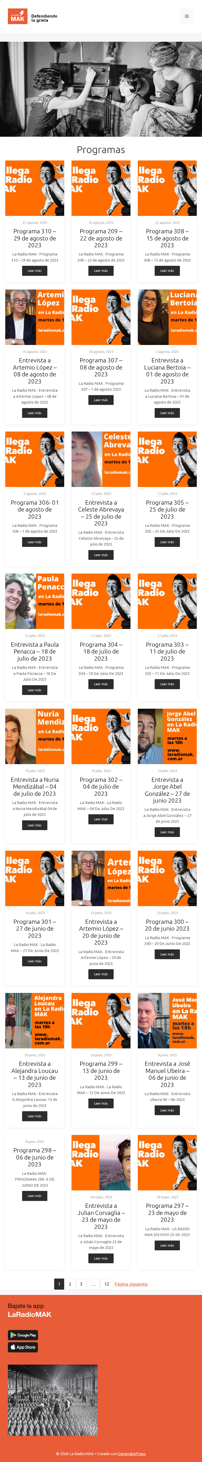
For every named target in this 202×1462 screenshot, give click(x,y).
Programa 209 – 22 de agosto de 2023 (101, 238)
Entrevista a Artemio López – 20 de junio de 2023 (101, 932)
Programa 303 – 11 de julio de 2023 (167, 651)
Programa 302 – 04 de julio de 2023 (101, 786)
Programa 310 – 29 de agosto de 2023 (34, 238)
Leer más (35, 270)
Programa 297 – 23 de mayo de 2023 (167, 1212)
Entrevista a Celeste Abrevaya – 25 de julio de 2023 (101, 513)
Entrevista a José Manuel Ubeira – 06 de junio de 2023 (167, 1074)
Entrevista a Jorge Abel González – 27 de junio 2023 (167, 790)
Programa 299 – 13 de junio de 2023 (101, 1070)
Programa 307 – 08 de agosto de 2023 (101, 367)
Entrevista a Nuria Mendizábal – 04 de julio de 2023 (35, 786)
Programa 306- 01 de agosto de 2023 (35, 509)
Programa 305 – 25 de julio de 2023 (167, 509)
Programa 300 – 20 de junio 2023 (167, 925)
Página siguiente (131, 1283)
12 (106, 1283)
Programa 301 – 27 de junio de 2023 (34, 928)
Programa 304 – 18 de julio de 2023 (101, 651)
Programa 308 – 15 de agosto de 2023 (167, 238)
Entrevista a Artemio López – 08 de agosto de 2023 (35, 370)
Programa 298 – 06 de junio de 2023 (34, 1157)
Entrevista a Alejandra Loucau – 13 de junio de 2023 (34, 1074)
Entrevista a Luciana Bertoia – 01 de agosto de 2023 (167, 370)
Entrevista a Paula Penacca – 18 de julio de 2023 (35, 651)
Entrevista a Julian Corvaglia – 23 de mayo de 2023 (101, 1216)
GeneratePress (132, 1453)
